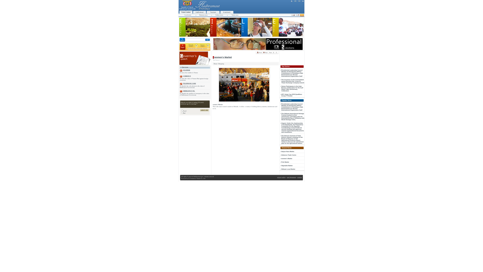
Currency (187, 76)
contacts (299, 177)
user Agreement (291, 177)
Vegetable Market (287, 165)
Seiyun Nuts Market (287, 151)
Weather (186, 70)
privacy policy (281, 177)
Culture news (219, 15)
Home (215, 63)
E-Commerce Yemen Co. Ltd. (197, 178)
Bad (184, 113)
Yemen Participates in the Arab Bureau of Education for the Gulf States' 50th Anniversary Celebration (292, 89)
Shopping (221, 63)
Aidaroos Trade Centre (288, 155)
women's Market (286, 158)
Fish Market (285, 162)
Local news (188, 15)
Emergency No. (189, 91)
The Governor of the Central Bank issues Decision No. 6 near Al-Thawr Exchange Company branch (292, 81)
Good (184, 111)
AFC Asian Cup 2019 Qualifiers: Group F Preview (291, 95)
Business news (203, 15)
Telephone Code (189, 83)
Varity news (235, 15)
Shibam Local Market (288, 169)
